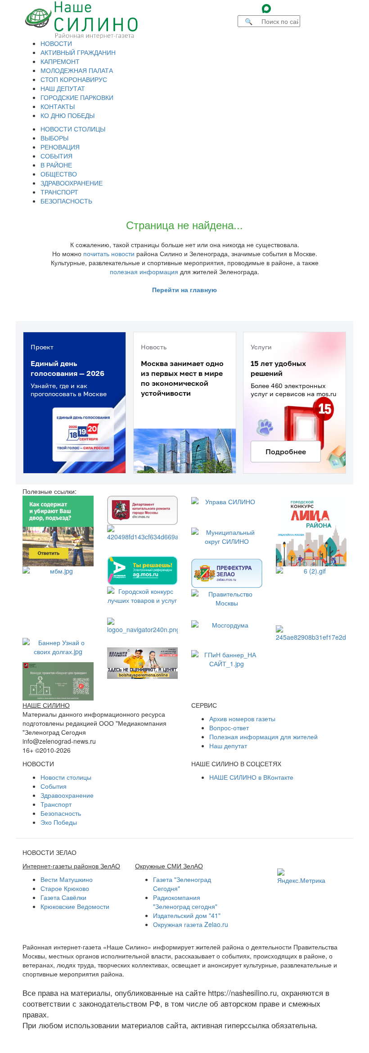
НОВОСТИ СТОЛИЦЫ (72, 128)
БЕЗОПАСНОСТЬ (66, 200)
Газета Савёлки (63, 897)
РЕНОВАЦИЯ (60, 146)
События (53, 786)
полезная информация (144, 271)
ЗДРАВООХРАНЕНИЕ (71, 182)
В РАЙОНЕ (56, 164)
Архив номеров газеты (242, 718)
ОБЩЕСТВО (58, 173)
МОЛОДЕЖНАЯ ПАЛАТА (76, 70)
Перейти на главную (184, 289)
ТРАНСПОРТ (59, 191)
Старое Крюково (64, 888)
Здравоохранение (67, 795)
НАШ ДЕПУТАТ (62, 88)
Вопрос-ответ (229, 727)
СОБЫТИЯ (56, 155)
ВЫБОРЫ (54, 137)
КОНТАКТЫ (57, 106)
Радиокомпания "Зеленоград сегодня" (185, 902)
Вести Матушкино (66, 879)
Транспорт (56, 804)
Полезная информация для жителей (263, 736)
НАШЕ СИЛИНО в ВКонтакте (251, 777)
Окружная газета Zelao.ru (190, 924)
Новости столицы (65, 777)
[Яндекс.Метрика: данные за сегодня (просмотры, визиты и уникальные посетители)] (301, 876)
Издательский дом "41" (186, 915)
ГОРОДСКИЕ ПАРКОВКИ (76, 97)
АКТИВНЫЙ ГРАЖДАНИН (78, 52)
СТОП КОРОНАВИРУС (73, 79)
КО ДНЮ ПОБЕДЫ (67, 115)
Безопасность (60, 813)
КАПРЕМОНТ (60, 61)
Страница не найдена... (184, 224)
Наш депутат (228, 745)
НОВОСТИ (56, 43)
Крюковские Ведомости (74, 906)
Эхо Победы (58, 822)
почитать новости (109, 253)
